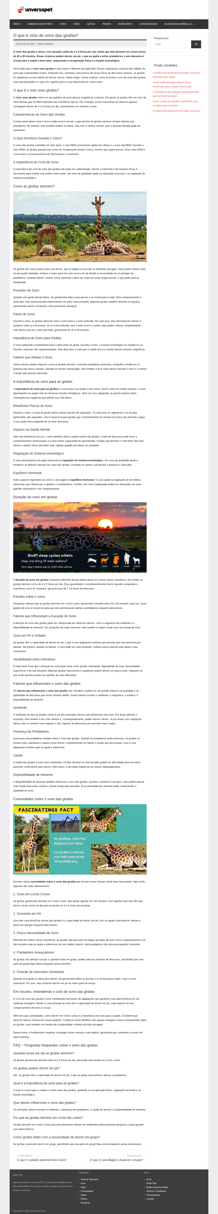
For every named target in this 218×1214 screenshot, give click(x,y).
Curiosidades (148, 24)
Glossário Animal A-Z (178, 24)
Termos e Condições (156, 1191)
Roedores (125, 24)
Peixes (106, 24)
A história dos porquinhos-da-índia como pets (176, 111)
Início (16, 24)
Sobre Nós (151, 1183)
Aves (63, 24)
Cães (76, 24)
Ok (196, 44)
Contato (150, 1199)
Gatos (91, 24)
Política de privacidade (157, 1187)
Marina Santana (45, 43)
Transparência (153, 1195)
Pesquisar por (161, 38)
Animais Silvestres (40, 24)
